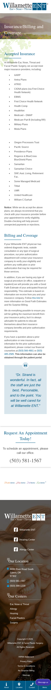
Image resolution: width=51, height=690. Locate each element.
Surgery (14, 622)
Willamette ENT (27, 530)
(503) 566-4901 (26, 350)
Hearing (14, 613)
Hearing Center (27, 539)
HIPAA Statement (26, 657)
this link (36, 298)
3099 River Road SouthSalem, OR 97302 (22, 572)
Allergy (13, 609)
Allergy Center (27, 549)
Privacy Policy (26, 661)
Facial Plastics (17, 618)
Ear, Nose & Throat (19, 604)
